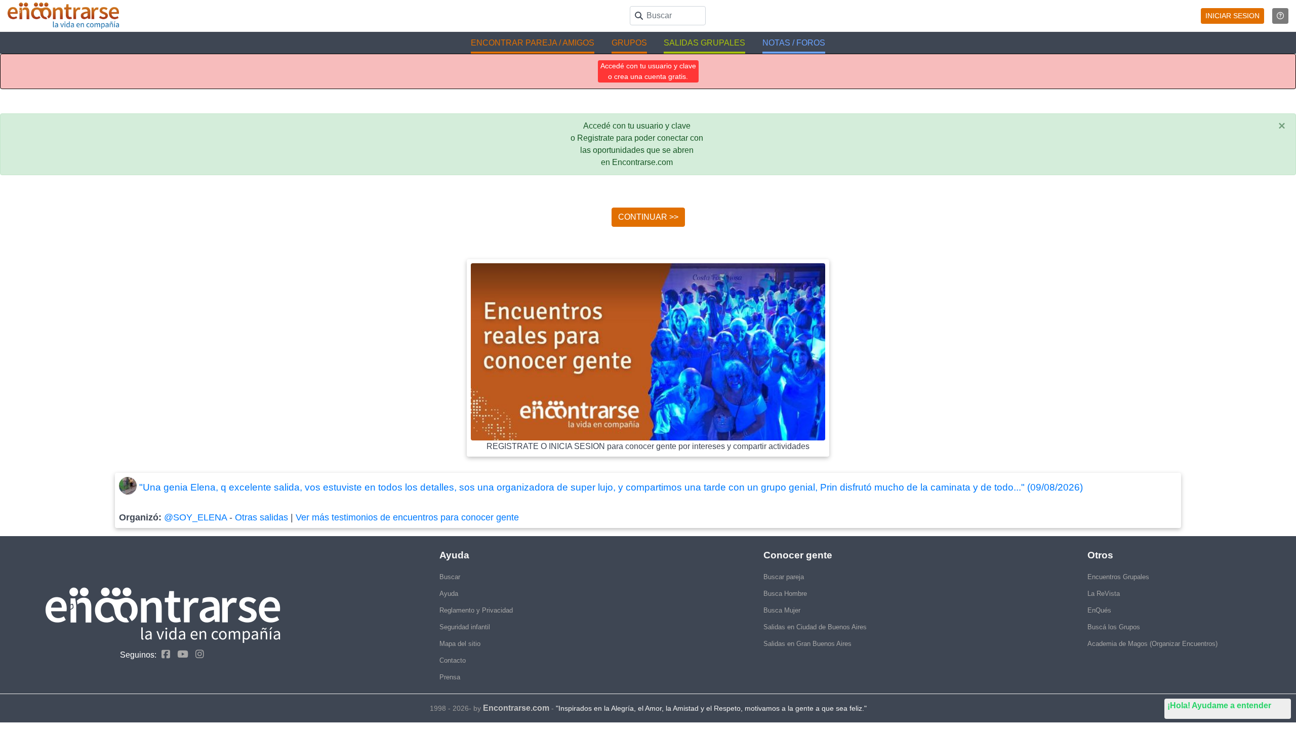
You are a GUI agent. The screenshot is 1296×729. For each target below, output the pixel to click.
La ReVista (1103, 593)
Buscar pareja (783, 577)
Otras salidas (261, 517)
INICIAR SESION (1232, 16)
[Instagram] (197, 654)
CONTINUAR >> (648, 217)
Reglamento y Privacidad (476, 610)
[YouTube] (180, 654)
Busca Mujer (781, 610)
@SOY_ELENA (195, 517)
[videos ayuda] (1280, 16)
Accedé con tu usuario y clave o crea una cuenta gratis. (648, 71)
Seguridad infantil (464, 627)
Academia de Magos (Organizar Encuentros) (1152, 643)
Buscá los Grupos (1113, 627)
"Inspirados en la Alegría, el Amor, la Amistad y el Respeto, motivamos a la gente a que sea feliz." (711, 708)
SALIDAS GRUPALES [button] (704, 42)
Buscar (449, 577)
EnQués (1099, 610)
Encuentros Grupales (1118, 577)
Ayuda (448, 593)
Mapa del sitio (459, 643)
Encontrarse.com (516, 708)
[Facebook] (163, 654)
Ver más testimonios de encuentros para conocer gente (407, 517)
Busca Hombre (785, 593)
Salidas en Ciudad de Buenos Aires (815, 627)
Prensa (449, 677)
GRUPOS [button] (629, 42)
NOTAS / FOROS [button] (793, 42)
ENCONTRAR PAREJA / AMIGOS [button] (532, 42)
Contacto (452, 660)
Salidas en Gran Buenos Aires (807, 643)
